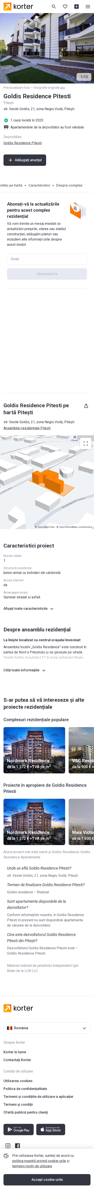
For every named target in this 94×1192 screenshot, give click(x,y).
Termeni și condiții (18, 1104)
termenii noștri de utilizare (32, 1166)
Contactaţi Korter (17, 1060)
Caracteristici (39, 185)
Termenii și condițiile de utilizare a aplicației (38, 1097)
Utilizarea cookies (18, 1081)
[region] (47, 482)
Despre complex (69, 185)
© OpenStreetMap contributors (74, 527)
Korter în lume (14, 1052)
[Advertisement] (47, 341)
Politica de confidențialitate (25, 1089)
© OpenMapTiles (45, 527)
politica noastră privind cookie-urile (39, 1161)
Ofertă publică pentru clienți (25, 1112)
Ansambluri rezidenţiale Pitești (26, 428)
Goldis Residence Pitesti (22, 143)
